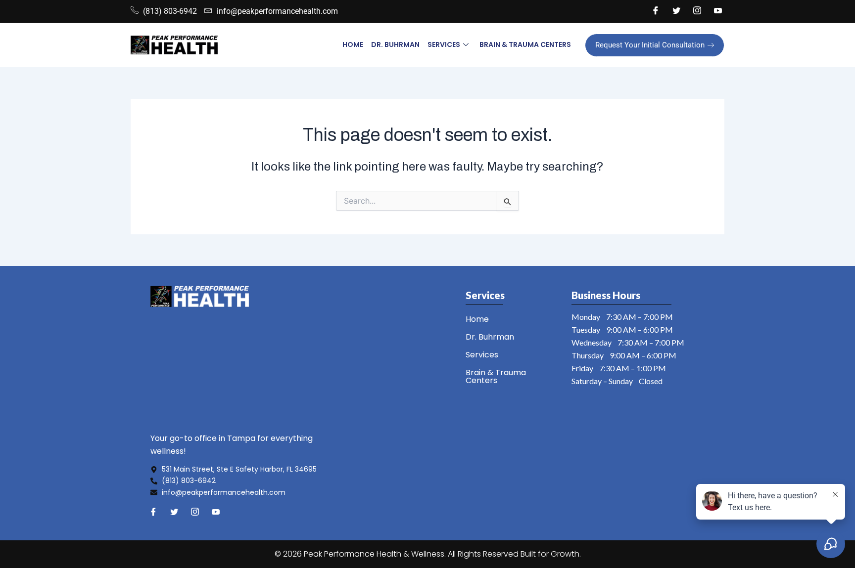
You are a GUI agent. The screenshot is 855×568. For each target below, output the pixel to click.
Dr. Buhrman (395, 44)
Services (444, 44)
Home (352, 44)
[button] (512, 355)
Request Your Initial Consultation (650, 45)
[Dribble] (718, 11)
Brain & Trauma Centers (525, 44)
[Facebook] (655, 11)
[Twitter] (676, 11)
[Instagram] (697, 11)
